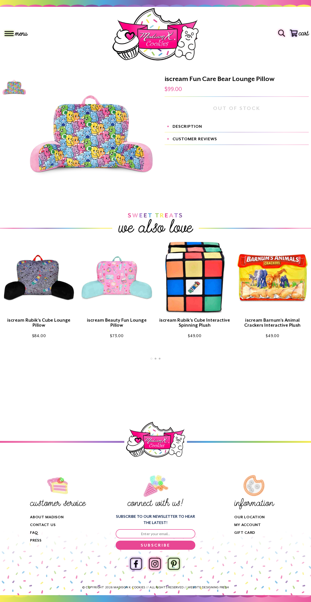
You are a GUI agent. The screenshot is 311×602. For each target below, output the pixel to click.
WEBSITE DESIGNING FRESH (208, 587)
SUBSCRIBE (155, 545)
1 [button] (151, 359)
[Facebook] (136, 564)
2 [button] (155, 359)
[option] (91, 135)
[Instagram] (154, 564)
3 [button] (160, 359)
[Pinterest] (173, 564)
